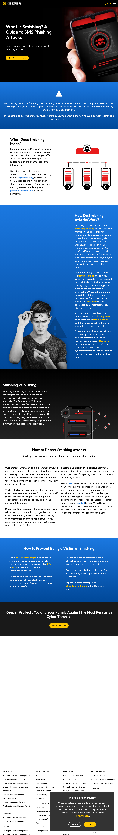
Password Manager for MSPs (14, 802)
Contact (94, 832)
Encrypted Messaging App (73, 791)
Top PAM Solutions (98, 775)
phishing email (103, 316)
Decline (74, 824)
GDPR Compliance (43, 783)
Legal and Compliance (45, 791)
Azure (38, 823)
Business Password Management (16, 779)
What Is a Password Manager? (103, 779)
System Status (41, 798)
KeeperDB (7, 791)
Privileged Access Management (15, 783)
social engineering (84, 228)
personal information (21, 190)
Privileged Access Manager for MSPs (17, 806)
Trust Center (41, 779)
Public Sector (8, 810)
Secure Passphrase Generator (75, 787)
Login (105, 3)
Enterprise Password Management (16, 775)
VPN (70, 483)
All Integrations (42, 830)
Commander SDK (43, 815)
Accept (90, 824)
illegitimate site (101, 319)
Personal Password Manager (14, 817)
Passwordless (41, 827)
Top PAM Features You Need (102, 783)
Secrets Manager (10, 798)
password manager (26, 557)
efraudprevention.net (77, 585)
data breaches (86, 275)
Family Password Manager (13, 821)
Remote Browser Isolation (13, 794)
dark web (92, 301)
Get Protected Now (17, 58)
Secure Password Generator (74, 783)
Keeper (12, 3)
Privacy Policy (41, 794)
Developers (40, 808)
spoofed (80, 502)
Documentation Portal (45, 811)
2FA (49, 564)
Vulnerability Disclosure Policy (47, 787)
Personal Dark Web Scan (73, 775)
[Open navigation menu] (114, 3)
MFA (14, 567)
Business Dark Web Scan (73, 779)
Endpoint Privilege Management (15, 787)
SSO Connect (42, 819)
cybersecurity (26, 177)
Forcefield (7, 813)
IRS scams (104, 340)
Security (39, 775)
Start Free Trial (59, 625)
